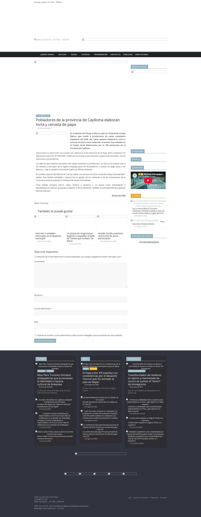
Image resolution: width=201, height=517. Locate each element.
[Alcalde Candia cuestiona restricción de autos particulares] (112, 216)
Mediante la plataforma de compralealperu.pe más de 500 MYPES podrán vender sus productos (145, 438)
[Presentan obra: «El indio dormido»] (145, 220)
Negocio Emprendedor (136, 371)
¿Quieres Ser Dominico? (141, 498)
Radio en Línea (141, 54)
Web (36, 322)
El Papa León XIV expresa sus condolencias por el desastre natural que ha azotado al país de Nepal (100, 377)
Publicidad (128, 54)
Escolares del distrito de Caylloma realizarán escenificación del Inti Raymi (53, 405)
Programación (100, 54)
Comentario (39, 261)
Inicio (130, 498)
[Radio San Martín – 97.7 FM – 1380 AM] (36, 54)
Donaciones (154, 498)
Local (39, 116)
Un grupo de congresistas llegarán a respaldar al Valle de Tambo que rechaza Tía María (81, 237)
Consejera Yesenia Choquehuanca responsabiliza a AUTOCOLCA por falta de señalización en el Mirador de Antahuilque (53, 422)
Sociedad (86, 54)
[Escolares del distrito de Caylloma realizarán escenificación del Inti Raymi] (54, 400)
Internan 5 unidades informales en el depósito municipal (48, 236)
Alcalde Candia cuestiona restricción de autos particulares (110, 236)
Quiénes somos (47, 54)
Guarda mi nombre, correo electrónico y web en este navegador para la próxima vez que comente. (79, 335)
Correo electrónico (43, 308)
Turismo (50, 371)
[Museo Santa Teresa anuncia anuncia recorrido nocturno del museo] (54, 432)
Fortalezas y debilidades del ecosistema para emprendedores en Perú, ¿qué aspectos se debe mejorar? (145, 409)
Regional (46, 116)
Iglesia (74, 54)
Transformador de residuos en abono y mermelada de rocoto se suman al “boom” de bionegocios (144, 379)
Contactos (115, 54)
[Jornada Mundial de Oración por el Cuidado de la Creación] (100, 397)
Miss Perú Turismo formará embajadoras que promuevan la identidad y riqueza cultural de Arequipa (55, 379)
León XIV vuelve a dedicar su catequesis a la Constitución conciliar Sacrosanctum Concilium (100, 417)
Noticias (62, 54)
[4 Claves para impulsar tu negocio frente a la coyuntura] (145, 418)
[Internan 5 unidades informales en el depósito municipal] (49, 216)
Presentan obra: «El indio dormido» (148, 222)
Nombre (38, 295)
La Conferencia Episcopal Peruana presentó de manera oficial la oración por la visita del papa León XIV (100, 434)
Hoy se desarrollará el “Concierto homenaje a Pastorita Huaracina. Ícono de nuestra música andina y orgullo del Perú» (148, 211)
